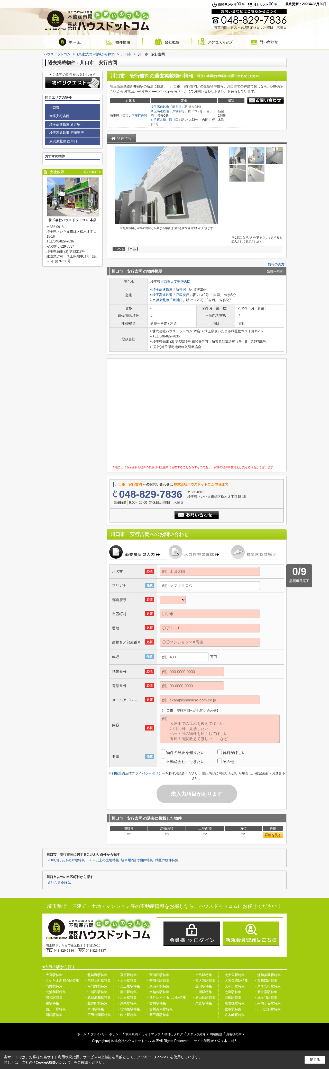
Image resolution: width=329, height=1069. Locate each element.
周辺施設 (216, 1034)
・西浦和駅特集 (157, 975)
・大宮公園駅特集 (234, 981)
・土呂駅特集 (202, 975)
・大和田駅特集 (233, 986)
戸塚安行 (178, 111)
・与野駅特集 (52, 986)
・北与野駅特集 (95, 975)
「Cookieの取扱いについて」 (53, 1062)
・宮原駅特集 (127, 975)
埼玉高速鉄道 (160, 107)
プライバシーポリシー (148, 773)
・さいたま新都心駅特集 (60, 981)
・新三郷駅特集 (157, 1015)
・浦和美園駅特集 (267, 975)
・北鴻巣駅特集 (128, 1009)
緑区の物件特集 (166, 860)
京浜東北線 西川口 (63, 141)
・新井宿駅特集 (265, 992)
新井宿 (176, 107)
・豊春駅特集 (231, 1009)
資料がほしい (234, 752)
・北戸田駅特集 (95, 1003)
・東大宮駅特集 (203, 981)
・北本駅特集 (127, 998)
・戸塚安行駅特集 (267, 986)
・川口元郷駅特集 (267, 1009)
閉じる (315, 1060)
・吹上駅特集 (127, 1015)
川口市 (124, 115)
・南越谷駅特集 (157, 992)
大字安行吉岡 (138, 115)
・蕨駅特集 (50, 1003)
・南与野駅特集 (95, 986)
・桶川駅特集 (127, 992)
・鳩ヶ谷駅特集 (265, 998)
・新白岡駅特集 (203, 998)
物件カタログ (173, 1034)
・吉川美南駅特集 (159, 1009)
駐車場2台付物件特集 (137, 860)
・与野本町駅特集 (97, 981)
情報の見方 (276, 264)
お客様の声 (234, 1034)
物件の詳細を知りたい (185, 752)
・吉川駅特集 (156, 1003)
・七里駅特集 (231, 992)
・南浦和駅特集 (157, 981)
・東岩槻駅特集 (233, 1003)
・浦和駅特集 (52, 998)
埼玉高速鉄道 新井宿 (64, 124)
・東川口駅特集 (265, 981)
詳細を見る (273, 835)
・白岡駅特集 (202, 992)
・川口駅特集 (52, 1015)
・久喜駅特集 (202, 1003)
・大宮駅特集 (52, 975)
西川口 (173, 119)
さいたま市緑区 (59, 882)
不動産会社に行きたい (185, 761)
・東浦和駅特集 (157, 986)
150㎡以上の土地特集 (103, 860)
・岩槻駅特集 (231, 998)
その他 (228, 761)
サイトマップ (151, 1034)
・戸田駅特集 (94, 1009)
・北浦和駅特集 (54, 992)
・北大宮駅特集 (233, 975)
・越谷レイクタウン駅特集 (166, 998)
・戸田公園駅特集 (97, 1015)
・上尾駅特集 (127, 981)
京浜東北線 (158, 119)
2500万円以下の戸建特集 (66, 860)
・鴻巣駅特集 (127, 1003)
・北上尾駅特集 (128, 986)
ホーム (81, 1034)
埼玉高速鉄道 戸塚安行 (66, 133)
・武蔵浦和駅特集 (97, 998)
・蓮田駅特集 (202, 986)
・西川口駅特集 (54, 1009)
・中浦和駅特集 (95, 992)
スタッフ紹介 (196, 1034)
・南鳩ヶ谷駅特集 (267, 1003)
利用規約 (118, 773)
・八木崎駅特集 (233, 1015)
